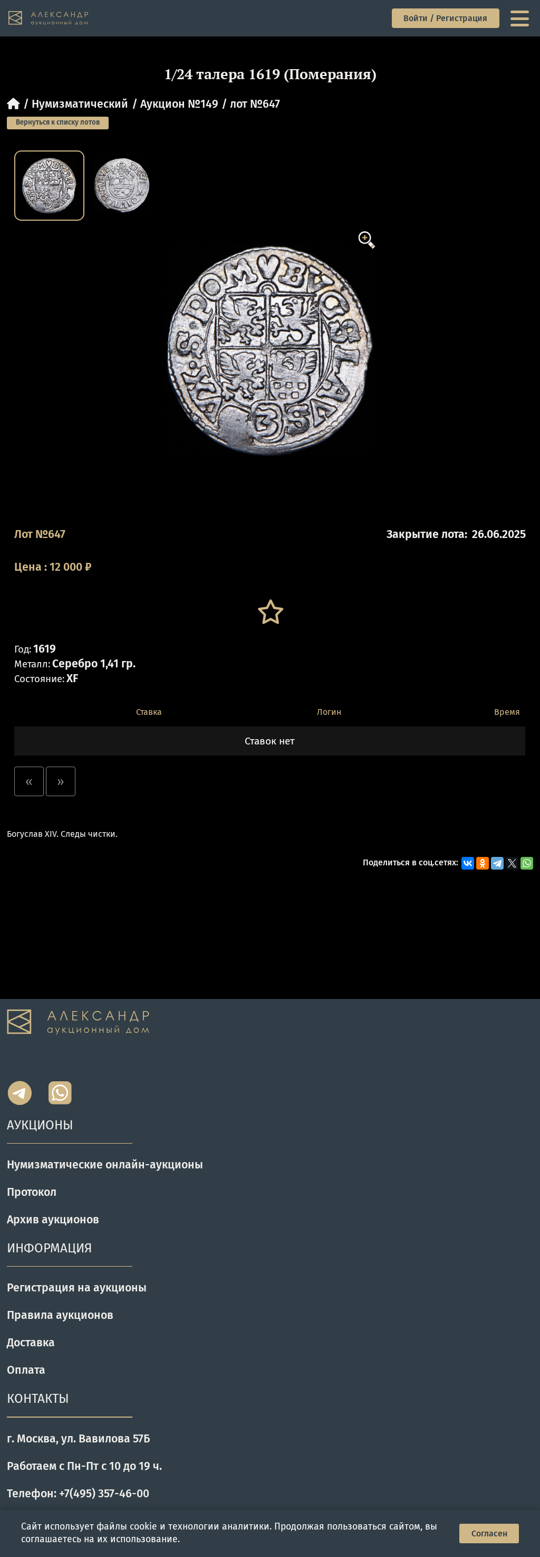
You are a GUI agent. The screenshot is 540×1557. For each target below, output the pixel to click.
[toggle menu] (521, 18)
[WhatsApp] (526, 863)
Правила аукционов (60, 1315)
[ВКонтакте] (467, 863)
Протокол (31, 1192)
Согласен (489, 1533)
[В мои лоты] (270, 612)
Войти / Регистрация (445, 18)
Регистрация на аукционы (77, 1288)
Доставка (31, 1343)
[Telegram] (497, 863)
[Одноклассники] (482, 863)
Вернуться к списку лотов (58, 122)
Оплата (26, 1370)
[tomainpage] (48, 18)
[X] (512, 863)
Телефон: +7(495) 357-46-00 (78, 1494)
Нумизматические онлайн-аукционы (105, 1165)
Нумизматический (80, 104)
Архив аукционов (53, 1219)
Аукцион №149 (179, 104)
